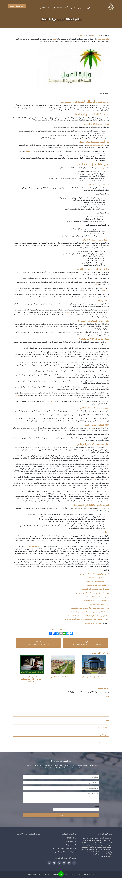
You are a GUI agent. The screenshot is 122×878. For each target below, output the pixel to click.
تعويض (40, 290)
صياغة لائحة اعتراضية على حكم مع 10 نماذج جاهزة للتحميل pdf (89, 612)
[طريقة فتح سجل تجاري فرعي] (94, 664)
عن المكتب (50, 8)
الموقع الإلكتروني (104, 735)
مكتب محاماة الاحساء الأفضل (63, 676)
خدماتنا (59, 8)
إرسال (61, 815)
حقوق (104, 167)
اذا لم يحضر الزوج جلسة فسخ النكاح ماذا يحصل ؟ (94, 574)
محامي (87, 623)
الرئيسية (87, 8)
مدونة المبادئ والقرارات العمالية (99, 577)
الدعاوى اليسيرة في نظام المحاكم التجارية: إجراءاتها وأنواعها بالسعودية (87, 619)
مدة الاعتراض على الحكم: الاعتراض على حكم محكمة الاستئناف (32, 678)
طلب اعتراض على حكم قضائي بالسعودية (96, 600)
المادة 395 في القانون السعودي (99, 604)
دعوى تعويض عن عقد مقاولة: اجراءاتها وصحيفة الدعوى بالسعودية (88, 615)
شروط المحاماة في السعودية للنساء (98, 585)
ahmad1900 (81, 35)
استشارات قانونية (95, 623)
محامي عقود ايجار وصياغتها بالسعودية (97, 596)
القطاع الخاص (105, 290)
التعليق (106, 696)
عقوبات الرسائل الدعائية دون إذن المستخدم (95, 589)
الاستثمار (96, 284)
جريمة (51, 401)
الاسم (107, 720)
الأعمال (28, 151)
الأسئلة (66, 8)
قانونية (18, 395)
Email (96, 806)
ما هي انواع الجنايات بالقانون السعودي (97, 581)
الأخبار (42, 8)
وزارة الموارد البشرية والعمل (95, 145)
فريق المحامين (76, 8)
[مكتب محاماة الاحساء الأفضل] (63, 664)
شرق (94, 479)
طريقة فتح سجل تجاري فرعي (93, 676)
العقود (69, 312)
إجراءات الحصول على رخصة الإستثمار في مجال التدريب (91, 593)
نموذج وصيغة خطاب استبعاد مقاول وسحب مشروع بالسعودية (90, 608)
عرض (98, 93)
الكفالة (55, 39)
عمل (82, 229)
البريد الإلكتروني (103, 727)
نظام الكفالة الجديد (103, 39)
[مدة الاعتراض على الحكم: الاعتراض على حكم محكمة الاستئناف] (32, 664)
